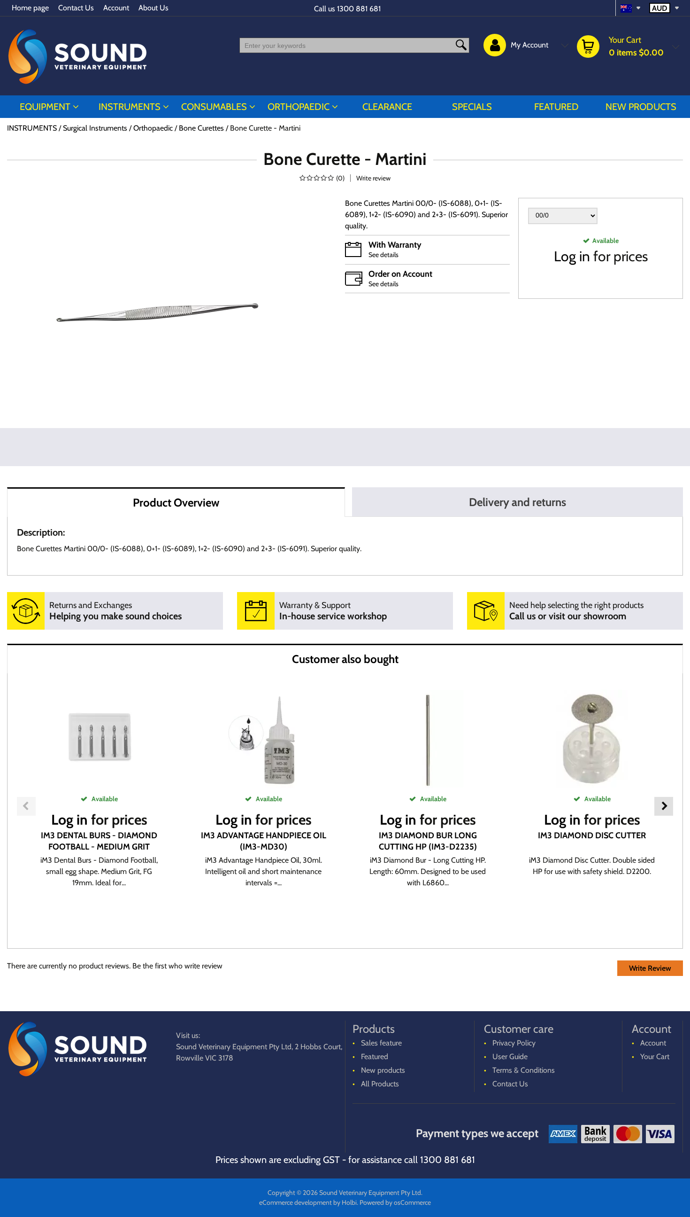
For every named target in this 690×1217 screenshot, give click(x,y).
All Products (380, 1083)
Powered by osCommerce (395, 1202)
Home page (30, 7)
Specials (472, 106)
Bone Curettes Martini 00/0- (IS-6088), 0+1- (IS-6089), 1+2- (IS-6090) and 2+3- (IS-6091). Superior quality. (426, 214)
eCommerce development (295, 1202)
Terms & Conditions (523, 1070)
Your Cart (654, 1056)
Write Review (650, 968)
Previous (26, 806)
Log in (572, 256)
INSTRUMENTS (130, 106)
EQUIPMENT (45, 106)
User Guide (510, 1056)
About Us (153, 7)
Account (116, 7)
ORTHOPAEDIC (299, 106)
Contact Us (76, 7)
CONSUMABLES (214, 106)
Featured (556, 106)
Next (663, 806)
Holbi (349, 1202)
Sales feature (381, 1042)
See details (383, 254)
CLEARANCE (387, 106)
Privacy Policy (514, 1042)
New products (641, 106)
